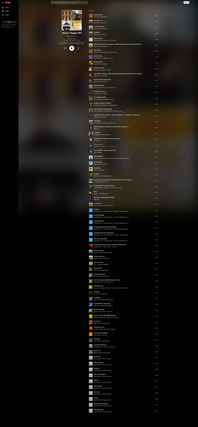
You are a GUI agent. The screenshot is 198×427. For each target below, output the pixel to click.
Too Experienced (98, 221)
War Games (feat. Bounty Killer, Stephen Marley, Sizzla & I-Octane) (112, 180)
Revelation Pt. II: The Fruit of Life (112, 188)
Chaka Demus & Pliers (100, 311)
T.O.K (95, 270)
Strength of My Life (108, 99)
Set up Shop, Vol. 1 (109, 282)
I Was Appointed (98, 409)
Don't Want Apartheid (100, 97)
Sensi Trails (97, 335)
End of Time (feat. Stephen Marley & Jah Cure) (107, 280)
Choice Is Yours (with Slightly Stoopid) (105, 315)
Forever (105, 93)
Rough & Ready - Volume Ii (110, 246)
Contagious (104, 28)
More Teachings (108, 252)
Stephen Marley (98, 111)
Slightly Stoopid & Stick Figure (102, 317)
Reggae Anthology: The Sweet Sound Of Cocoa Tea (114, 288)
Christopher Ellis (98, 282)
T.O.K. (95, 264)
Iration (95, 170)
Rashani (96, 193)
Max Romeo (97, 158)
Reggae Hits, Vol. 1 (108, 58)
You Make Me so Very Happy (102, 303)
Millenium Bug (107, 176)
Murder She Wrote (99, 309)
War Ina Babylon (98, 156)
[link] (9, 7)
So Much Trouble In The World (102, 103)
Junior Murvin (97, 358)
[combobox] (71, 2)
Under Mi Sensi (98, 56)
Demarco (96, 205)
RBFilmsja (96, 199)
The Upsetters (106, 158)
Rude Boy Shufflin (99, 85)
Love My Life (97, 203)
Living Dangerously (99, 274)
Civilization (97, 132)
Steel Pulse (97, 323)
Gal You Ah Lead (98, 262)
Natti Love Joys (98, 176)
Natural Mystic (113, 105)
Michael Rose (97, 64)
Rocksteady (97, 297)
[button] (72, 36)
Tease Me (109, 311)
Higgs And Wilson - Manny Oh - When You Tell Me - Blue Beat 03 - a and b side (116, 115)
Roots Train (97, 356)
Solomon (96, 368)
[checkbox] (157, 16)
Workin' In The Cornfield (100, 404)
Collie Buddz (98, 353)
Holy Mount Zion (98, 286)
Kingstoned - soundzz (100, 117)
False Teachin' (98, 386)
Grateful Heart (98, 162)
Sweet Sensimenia (99, 68)
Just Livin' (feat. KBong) (101, 333)
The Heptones (98, 123)
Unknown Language (103, 264)
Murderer (96, 209)
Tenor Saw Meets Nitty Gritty (108, 40)
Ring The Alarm (98, 38)
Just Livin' (104, 335)
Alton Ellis (96, 300)
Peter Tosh (97, 17)
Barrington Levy (98, 58)
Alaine (95, 164)
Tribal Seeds (97, 341)
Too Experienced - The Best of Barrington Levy (116, 211)
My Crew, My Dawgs (103, 270)
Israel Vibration (98, 87)
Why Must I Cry (98, 20)
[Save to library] (65, 48)
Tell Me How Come (99, 256)
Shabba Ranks (98, 182)
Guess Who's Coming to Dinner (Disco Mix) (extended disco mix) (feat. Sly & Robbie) (118, 73)
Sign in (186, 2)
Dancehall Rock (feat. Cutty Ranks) (104, 233)
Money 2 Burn (98, 268)
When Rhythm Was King (109, 123)
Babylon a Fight (106, 70)
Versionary (97, 140)
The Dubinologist (103, 193)
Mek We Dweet (106, 134)
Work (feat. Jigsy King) (100, 238)
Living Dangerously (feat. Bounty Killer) (105, 227)
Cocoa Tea (97, 288)
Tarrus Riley (97, 28)
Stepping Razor (98, 15)
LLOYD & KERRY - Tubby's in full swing (105, 150)
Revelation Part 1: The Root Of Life (112, 111)
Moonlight (97, 339)
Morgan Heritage (98, 252)
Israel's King (104, 294)
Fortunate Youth (98, 347)
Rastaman (97, 292)
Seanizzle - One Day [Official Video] (104, 197)
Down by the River (99, 250)
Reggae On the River (99, 91)
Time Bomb (97, 168)
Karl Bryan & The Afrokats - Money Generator (107, 138)
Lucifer (96, 398)
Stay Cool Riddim (103, 164)
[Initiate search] (53, 2)
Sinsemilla (104, 76)
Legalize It (104, 22)
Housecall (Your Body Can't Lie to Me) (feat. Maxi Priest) (110, 244)
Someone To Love (99, 327)
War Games (106, 182)
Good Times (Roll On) (100, 345)
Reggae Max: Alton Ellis (106, 300)
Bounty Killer (97, 276)
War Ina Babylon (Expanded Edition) (120, 158)
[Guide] (3, 2)
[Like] (144, 15)
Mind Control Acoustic (109, 329)
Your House (97, 321)
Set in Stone (114, 317)
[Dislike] (147, 15)
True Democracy (105, 323)
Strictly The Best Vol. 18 (109, 87)
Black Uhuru (97, 76)
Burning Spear (97, 134)
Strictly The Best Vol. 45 (106, 205)
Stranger (96, 174)
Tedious (96, 380)
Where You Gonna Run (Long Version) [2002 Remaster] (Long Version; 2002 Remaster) (118, 44)
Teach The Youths (99, 215)
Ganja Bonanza (98, 62)
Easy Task (97, 392)
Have (95, 191)
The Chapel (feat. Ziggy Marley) (103, 109)
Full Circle (106, 258)
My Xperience (105, 276)
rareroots (96, 129)
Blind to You (97, 350)
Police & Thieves (106, 358)
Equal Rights (104, 17)
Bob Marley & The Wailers (101, 105)
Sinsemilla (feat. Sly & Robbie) (102, 79)
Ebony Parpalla (98, 152)
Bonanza (104, 64)
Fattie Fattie (97, 121)
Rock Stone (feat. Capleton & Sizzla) (104, 185)
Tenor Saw (97, 40)
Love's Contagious (99, 26)
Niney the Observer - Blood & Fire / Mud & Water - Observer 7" (111, 126)
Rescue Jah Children (100, 374)
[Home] (8, 2)
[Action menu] (78, 48)
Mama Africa (104, 46)
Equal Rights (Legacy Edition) (109, 52)
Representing (105, 341)
